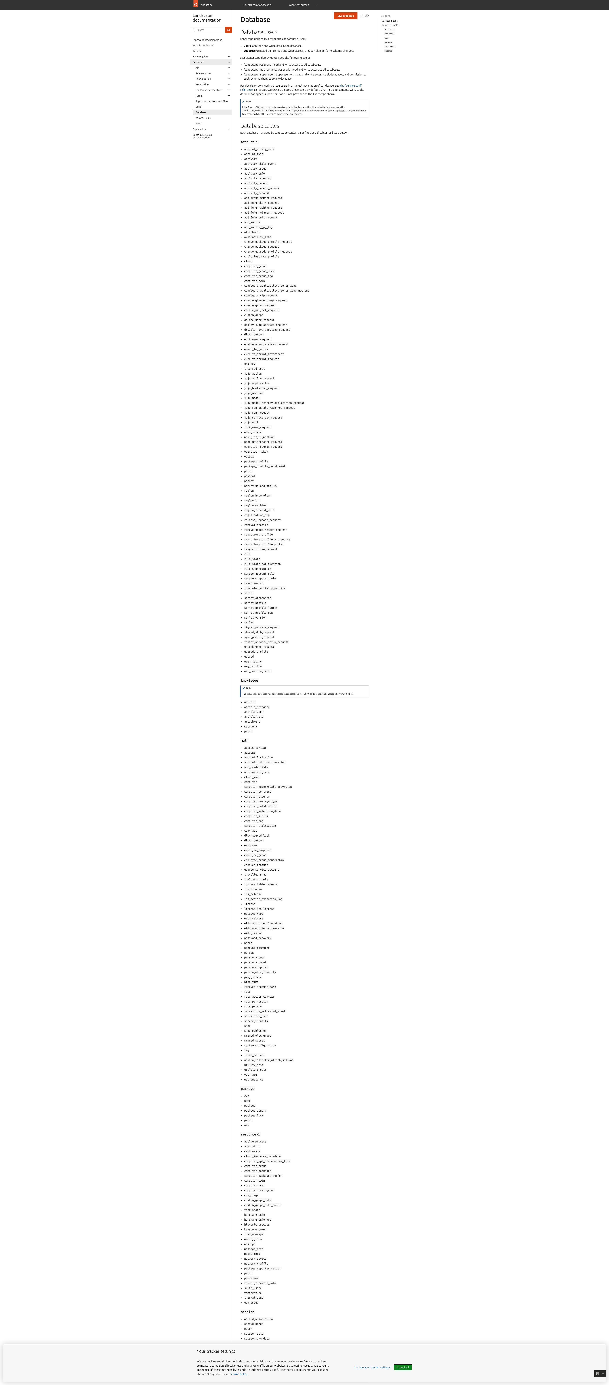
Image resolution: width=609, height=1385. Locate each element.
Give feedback (345, 15)
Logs (198, 106)
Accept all (403, 1367)
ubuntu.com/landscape (257, 4)
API (197, 67)
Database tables (390, 25)
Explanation (199, 129)
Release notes (203, 73)
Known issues (203, 118)
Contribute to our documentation (202, 136)
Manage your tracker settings (372, 1367)
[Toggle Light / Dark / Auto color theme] (367, 16)
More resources (299, 4)
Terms (199, 95)
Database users (390, 20)
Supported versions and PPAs (212, 101)
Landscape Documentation (207, 40)
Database (201, 112)
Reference (198, 62)
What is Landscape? (203, 45)
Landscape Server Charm (209, 90)
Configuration (203, 79)
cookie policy (239, 1373)
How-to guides (201, 56)
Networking (202, 84)
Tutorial (197, 51)
